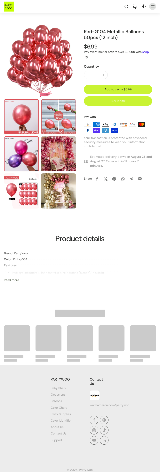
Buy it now (118, 101)
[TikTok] (104, 430)
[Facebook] (94, 420)
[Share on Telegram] (131, 179)
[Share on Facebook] (97, 179)
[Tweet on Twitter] (105, 179)
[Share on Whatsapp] (122, 179)
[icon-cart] (135, 6)
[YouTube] (94, 440)
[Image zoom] (40, 61)
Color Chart (59, 408)
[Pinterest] (104, 420)
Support (56, 440)
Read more (11, 280)
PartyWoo (86, 470)
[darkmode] (143, 6)
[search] (126, 6)
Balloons (56, 401)
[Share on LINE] (140, 179)
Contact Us (58, 434)
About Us (57, 427)
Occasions (58, 395)
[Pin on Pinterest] (114, 179)
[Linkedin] (104, 440)
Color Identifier (61, 421)
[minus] (88, 75)
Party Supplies (61, 414)
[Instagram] (94, 430)
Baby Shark (58, 388)
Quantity (91, 66)
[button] (118, 89)
